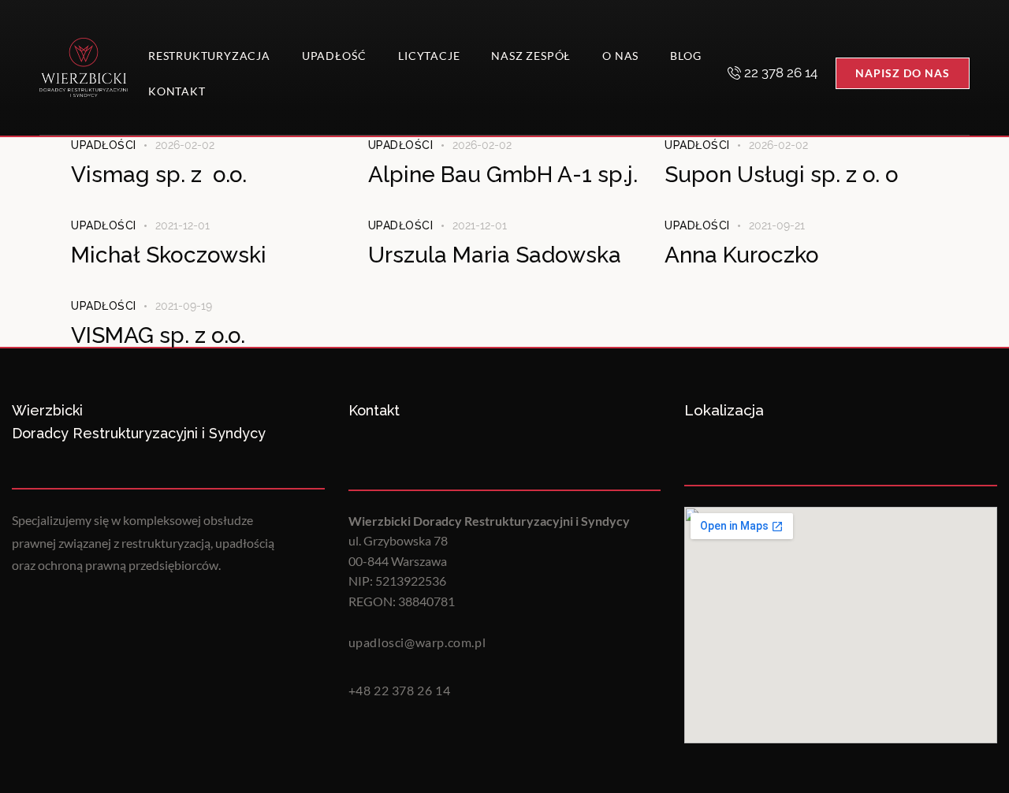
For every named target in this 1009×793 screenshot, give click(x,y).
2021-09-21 (777, 225)
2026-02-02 (184, 145)
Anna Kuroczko (742, 255)
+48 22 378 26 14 (399, 690)
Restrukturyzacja (209, 55)
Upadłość (334, 55)
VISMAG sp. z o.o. (158, 335)
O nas (620, 55)
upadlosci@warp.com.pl (417, 642)
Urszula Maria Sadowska (494, 255)
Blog (685, 55)
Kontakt (177, 91)
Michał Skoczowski (168, 255)
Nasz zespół (531, 55)
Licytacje (429, 55)
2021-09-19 (183, 306)
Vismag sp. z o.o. (159, 174)
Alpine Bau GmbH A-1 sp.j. (503, 174)
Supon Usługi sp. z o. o (782, 174)
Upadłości (103, 145)
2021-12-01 (182, 225)
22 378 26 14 (780, 72)
